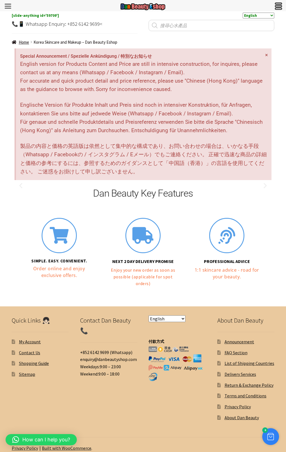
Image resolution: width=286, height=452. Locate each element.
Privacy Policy (238, 406)
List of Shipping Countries (249, 363)
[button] (20, 185)
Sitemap (27, 374)
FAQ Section (236, 352)
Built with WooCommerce (66, 448)
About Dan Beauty (242, 417)
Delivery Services (240, 374)
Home (24, 42)
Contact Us (29, 352)
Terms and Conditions (245, 396)
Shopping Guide (34, 363)
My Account (30, 341)
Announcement (239, 341)
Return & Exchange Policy (249, 385)
